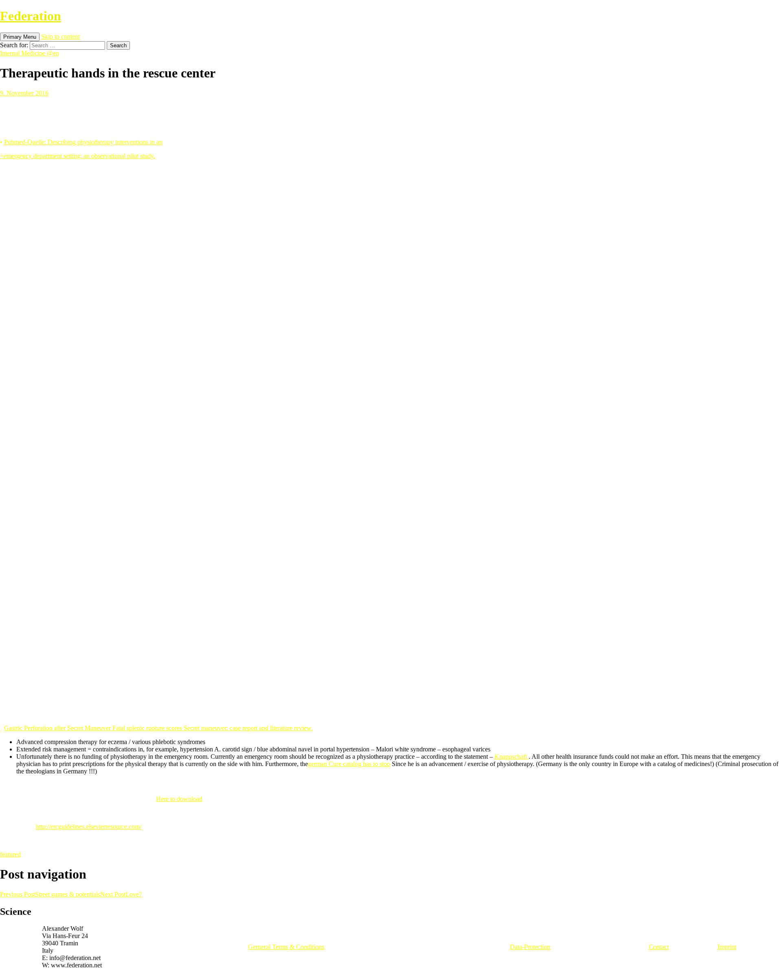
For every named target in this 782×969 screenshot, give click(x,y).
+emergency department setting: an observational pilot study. (77, 155)
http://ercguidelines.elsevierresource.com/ (88, 826)
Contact (659, 946)
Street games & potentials (50, 894)
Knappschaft (511, 756)
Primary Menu (19, 37)
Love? (121, 894)
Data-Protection (530, 946)
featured (10, 854)
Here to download (179, 798)
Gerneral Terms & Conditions (286, 946)
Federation (30, 16)
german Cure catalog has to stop (349, 763)
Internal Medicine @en (29, 53)
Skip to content (60, 36)
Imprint (727, 946)
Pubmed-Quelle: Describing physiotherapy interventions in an (83, 142)
